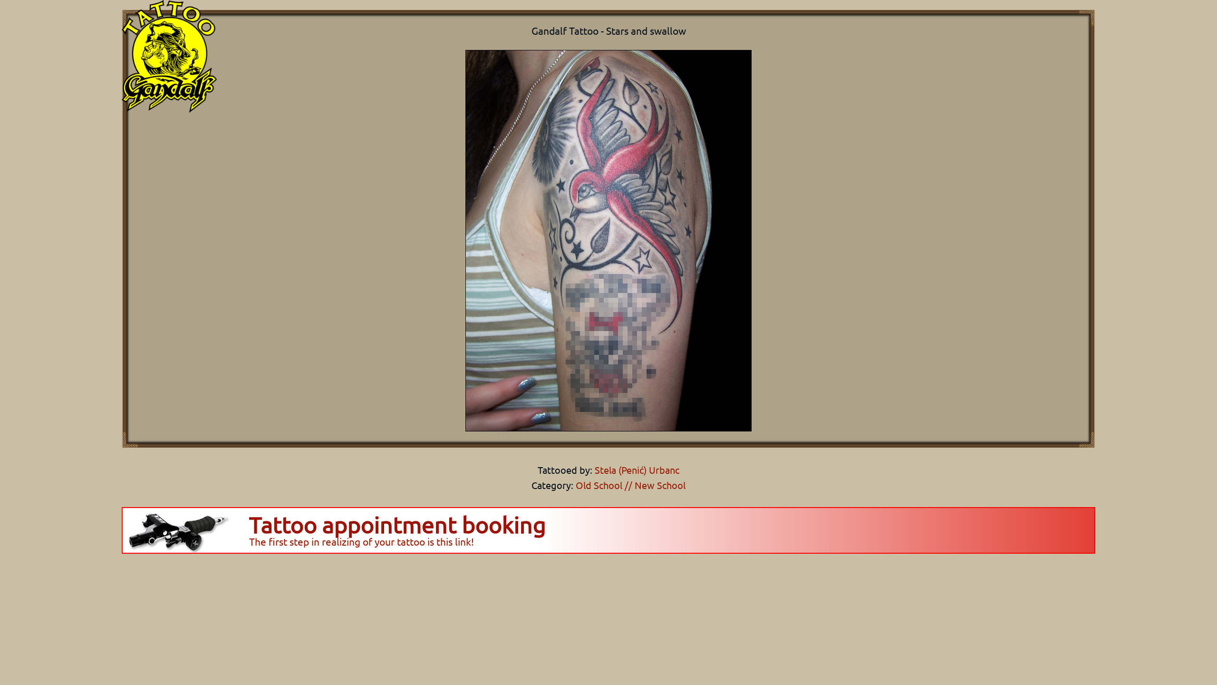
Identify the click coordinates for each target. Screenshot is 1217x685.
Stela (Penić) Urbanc (635, 470)
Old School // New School (631, 485)
